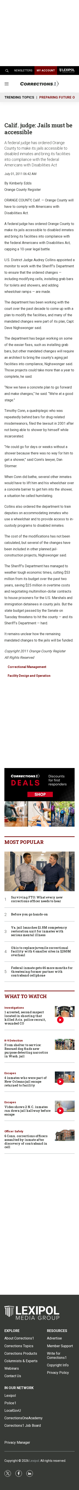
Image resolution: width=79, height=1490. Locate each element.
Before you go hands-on (29, 914)
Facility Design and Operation (29, 675)
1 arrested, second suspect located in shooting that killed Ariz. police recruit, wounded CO (25, 1017)
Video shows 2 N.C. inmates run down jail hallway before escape (27, 1110)
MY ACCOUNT (46, 70)
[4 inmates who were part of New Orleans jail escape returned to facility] (65, 1077)
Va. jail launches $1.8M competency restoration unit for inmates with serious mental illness (39, 931)
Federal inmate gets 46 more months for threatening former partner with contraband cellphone (42, 971)
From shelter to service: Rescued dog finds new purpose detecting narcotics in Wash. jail (26, 1050)
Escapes (10, 1073)
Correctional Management (27, 667)
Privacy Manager (17, 1442)
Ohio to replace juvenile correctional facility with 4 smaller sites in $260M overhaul (41, 951)
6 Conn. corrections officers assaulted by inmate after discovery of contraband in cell (25, 1141)
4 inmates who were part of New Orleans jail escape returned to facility (25, 1081)
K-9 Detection (13, 1040)
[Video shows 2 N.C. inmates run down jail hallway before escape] (65, 1106)
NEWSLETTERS (23, 70)
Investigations (14, 1007)
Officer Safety (13, 1131)
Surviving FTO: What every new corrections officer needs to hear (37, 899)
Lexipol (34, 1460)
